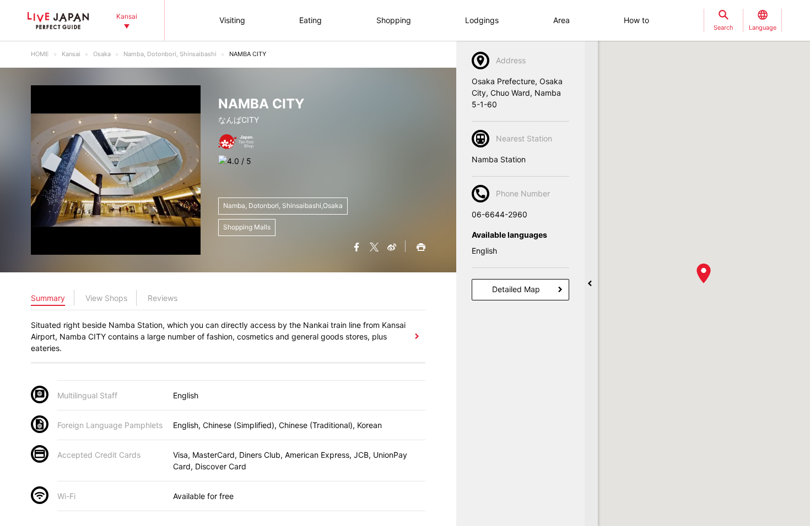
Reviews (162, 298)
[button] (704, 273)
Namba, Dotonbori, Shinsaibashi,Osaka (283, 205)
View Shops (106, 298)
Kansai (71, 54)
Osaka (102, 54)
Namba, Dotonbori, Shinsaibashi (170, 54)
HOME (40, 54)
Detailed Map (516, 289)
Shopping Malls (247, 227)
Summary (48, 298)
